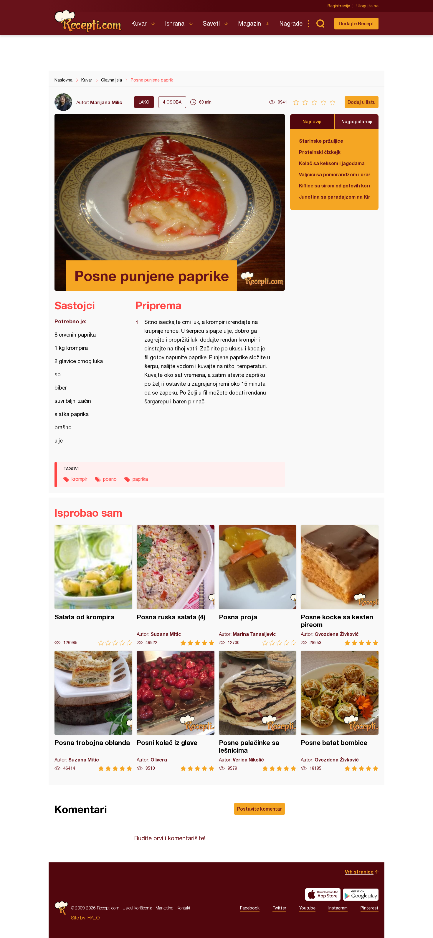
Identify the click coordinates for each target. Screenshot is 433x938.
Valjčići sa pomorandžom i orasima (334, 174)
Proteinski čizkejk (320, 152)
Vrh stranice (359, 871)
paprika (140, 479)
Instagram (338, 908)
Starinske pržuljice (321, 141)
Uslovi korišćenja (137, 907)
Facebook (250, 908)
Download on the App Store (323, 894)
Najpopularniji (356, 121)
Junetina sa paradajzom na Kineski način (334, 196)
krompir (79, 479)
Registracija (339, 6)
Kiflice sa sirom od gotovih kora (334, 185)
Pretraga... (320, 23)
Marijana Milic (106, 102)
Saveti (211, 23)
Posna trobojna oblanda (93, 711)
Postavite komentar (259, 808)
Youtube (307, 908)
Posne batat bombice (340, 711)
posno (110, 479)
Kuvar (139, 23)
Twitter (279, 908)
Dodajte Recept (356, 23)
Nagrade (291, 23)
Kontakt (183, 907)
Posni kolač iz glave (175, 711)
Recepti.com (88, 21)
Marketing (164, 907)
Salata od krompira (93, 585)
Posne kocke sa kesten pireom (340, 585)
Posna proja (258, 585)
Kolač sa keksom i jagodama (332, 163)
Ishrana (174, 23)
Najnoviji (312, 121)
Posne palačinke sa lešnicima (258, 711)
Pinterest (370, 908)
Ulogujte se (367, 6)
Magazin (249, 23)
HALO (93, 917)
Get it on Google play (361, 894)
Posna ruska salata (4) (175, 585)
